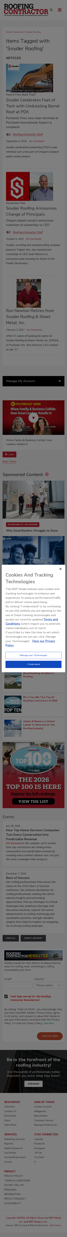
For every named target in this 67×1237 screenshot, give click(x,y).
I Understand (33, 664)
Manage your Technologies (33, 655)
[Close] (60, 569)
